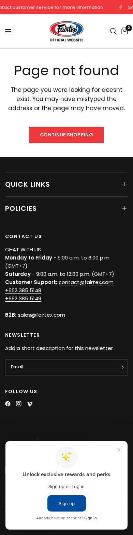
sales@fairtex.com (41, 314)
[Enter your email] (121, 367)
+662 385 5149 (23, 298)
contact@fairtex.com (86, 282)
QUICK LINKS (27, 184)
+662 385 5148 (23, 290)
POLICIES (21, 208)
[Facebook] (8, 403)
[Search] (113, 31)
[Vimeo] (29, 404)
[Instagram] (18, 403)
